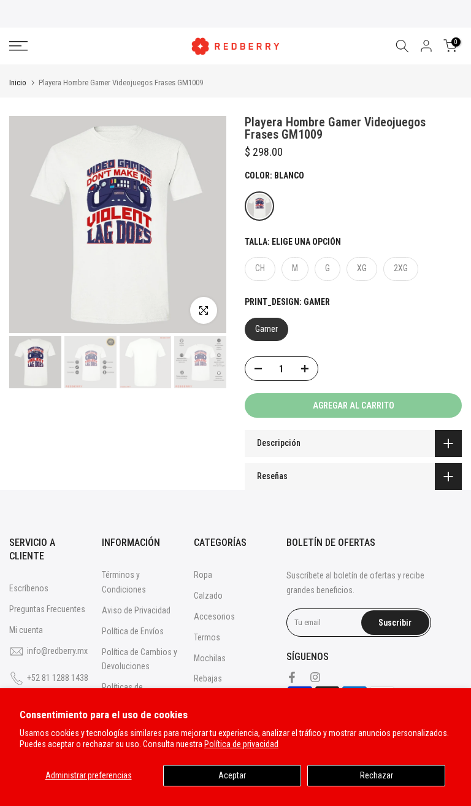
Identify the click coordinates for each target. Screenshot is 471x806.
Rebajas (208, 678)
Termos (207, 637)
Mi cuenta (26, 630)
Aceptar (232, 775)
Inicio (17, 82)
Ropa (203, 575)
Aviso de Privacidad (136, 610)
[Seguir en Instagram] (315, 677)
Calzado (208, 596)
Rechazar (376, 775)
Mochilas (210, 658)
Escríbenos (28, 588)
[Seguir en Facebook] (291, 677)
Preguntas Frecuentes (47, 609)
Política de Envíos (133, 631)
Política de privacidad (241, 744)
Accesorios (214, 616)
